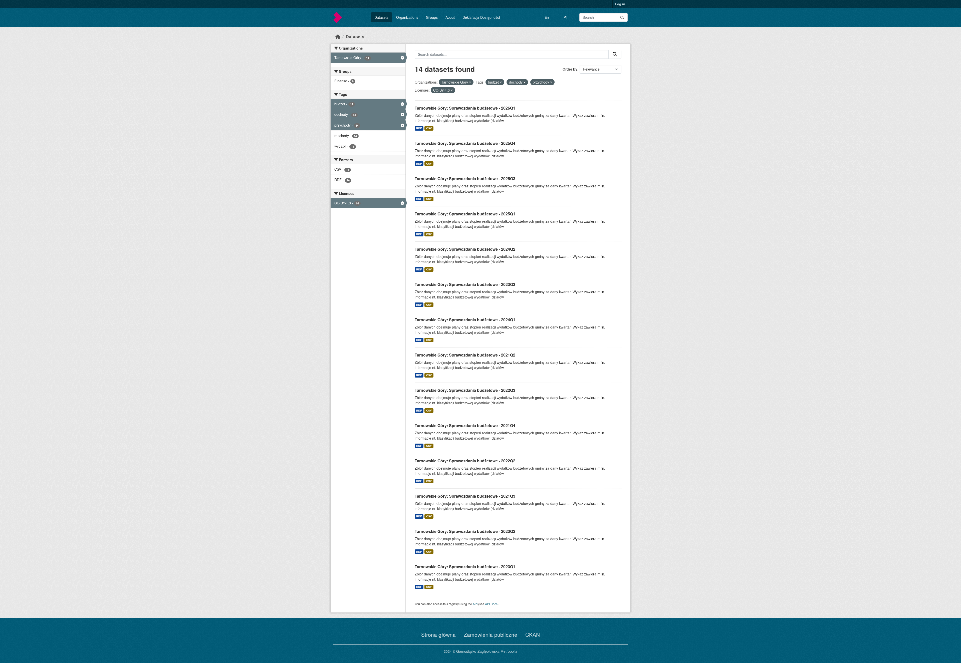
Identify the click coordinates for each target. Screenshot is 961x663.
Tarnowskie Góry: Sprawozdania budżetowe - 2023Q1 (465, 566)
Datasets (381, 17)
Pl (565, 17)
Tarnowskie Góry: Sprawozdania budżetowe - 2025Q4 (465, 143)
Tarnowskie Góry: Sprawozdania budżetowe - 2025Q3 (465, 178)
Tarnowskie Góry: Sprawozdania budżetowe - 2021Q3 (465, 496)
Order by (570, 69)
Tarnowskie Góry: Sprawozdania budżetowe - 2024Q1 (465, 319)
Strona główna (438, 634)
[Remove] (470, 82)
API (475, 604)
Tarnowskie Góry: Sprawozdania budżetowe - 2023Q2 (465, 531)
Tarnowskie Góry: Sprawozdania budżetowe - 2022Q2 (465, 461)
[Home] (337, 36)
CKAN (532, 634)
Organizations (407, 17)
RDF (419, 128)
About (450, 17)
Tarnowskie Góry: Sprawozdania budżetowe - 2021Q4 (465, 425)
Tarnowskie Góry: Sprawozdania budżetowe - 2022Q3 (465, 390)
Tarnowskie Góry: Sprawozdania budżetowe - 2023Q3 (465, 284)
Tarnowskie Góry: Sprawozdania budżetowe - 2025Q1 (465, 214)
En (547, 17)
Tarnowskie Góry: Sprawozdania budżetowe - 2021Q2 (465, 355)
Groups (432, 17)
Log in (620, 4)
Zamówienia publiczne (490, 634)
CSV (429, 128)
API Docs (491, 604)
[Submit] (622, 17)
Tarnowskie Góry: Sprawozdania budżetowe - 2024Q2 (465, 249)
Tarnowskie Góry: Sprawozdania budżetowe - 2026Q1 (465, 108)
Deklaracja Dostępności (481, 17)
